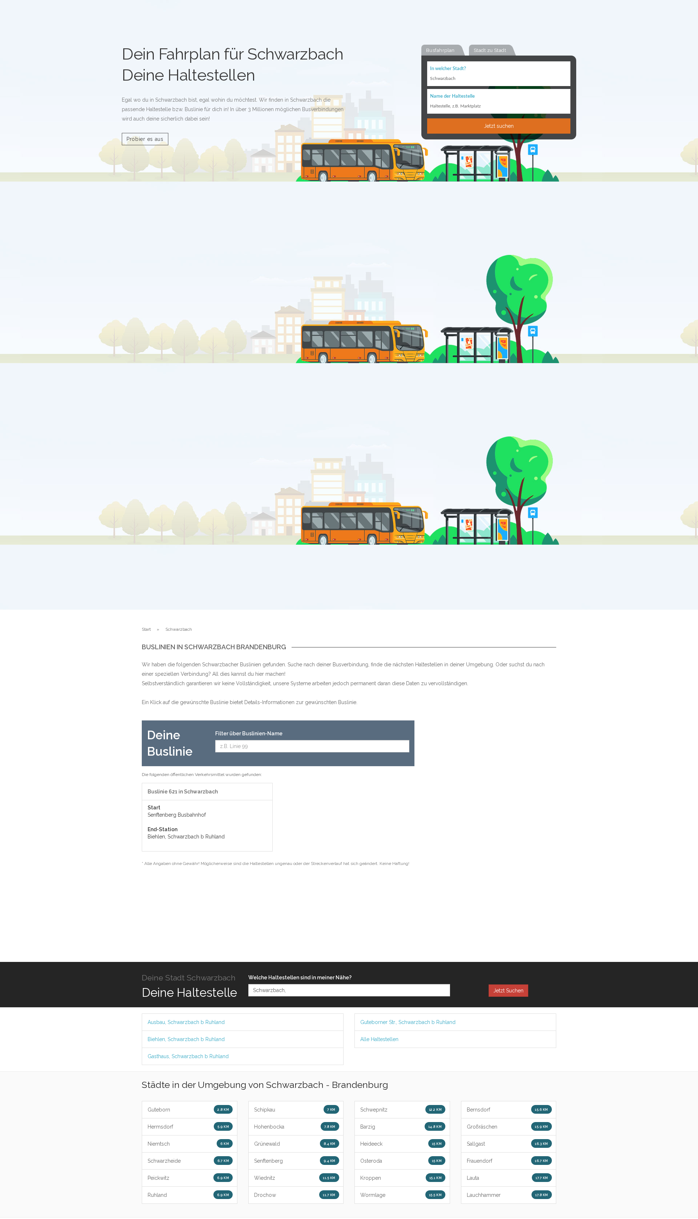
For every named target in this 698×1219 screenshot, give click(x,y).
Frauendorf (507, 1161)
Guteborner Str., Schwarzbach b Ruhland (408, 1022)
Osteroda (401, 1161)
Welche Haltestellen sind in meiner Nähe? (300, 977)
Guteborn (188, 1110)
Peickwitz (188, 1178)
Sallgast (507, 1144)
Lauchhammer (507, 1195)
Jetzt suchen (499, 126)
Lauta (507, 1178)
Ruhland (188, 1195)
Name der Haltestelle (452, 96)
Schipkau (295, 1110)
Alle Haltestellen (379, 1039)
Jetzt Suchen (508, 991)
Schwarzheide (188, 1161)
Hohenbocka (295, 1127)
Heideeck (401, 1144)
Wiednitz (295, 1178)
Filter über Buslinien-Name (248, 733)
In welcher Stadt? (448, 68)
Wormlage (401, 1195)
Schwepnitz (401, 1110)
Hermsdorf (188, 1127)
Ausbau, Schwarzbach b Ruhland (186, 1022)
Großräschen (507, 1127)
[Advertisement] (490, 829)
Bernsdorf (507, 1110)
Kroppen (401, 1178)
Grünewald (295, 1144)
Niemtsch (188, 1144)
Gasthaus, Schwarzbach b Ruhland (188, 1056)
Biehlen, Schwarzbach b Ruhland (186, 1039)
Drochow (295, 1195)
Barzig (401, 1127)
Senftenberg (295, 1161)
